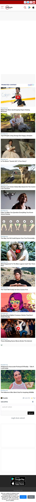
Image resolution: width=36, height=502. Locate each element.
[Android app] (18, 479)
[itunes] (33, 7)
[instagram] (31, 2)
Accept (23, 497)
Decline (31, 497)
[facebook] (25, 2)
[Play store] (29, 7)
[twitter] (28, 2)
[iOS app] (18, 483)
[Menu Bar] (2, 7)
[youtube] (34, 2)
